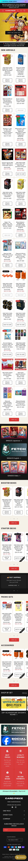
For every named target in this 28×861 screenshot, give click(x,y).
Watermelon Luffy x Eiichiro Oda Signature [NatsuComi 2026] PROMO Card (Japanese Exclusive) (20, 132)
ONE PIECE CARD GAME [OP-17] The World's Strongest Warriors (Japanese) (7, 70)
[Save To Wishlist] (11, 56)
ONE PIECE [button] (7, 811)
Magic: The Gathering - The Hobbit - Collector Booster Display (7, 224)
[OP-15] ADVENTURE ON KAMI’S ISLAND (14, 714)
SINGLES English (13, 458)
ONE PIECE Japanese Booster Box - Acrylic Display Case (21, 374)
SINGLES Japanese (13, 441)
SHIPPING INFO (12, 585)
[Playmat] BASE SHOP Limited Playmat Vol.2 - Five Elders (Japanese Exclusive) (20, 71)
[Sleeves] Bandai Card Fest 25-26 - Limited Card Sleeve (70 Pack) (20, 403)
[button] (3, 10)
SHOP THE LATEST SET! (14, 33)
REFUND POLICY (22, 854)
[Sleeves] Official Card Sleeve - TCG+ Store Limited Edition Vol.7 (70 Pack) (20, 256)
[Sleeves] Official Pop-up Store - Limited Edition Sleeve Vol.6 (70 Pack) (7, 101)
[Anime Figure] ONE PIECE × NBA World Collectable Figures (7, 164)
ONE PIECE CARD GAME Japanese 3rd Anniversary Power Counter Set (7, 285)
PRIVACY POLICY (5, 854)
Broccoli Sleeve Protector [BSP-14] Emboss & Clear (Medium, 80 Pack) (7, 345)
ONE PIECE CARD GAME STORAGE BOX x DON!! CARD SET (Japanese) (20, 345)
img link (14, 725)
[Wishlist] (21, 10)
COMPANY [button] (6, 819)
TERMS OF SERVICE (14, 854)
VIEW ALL (14, 419)
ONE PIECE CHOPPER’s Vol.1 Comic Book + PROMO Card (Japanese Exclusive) (18, 617)
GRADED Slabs (13, 476)
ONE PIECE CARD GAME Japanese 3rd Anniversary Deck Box (20, 285)
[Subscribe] (23, 830)
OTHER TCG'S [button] (7, 815)
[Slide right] (17, 518)
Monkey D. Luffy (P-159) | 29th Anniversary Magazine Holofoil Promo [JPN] (7, 131)
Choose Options (7, 80)
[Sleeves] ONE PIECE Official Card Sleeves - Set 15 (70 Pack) (7, 255)
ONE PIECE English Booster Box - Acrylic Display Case (7, 374)
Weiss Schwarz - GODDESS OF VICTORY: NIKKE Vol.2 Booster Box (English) (20, 224)
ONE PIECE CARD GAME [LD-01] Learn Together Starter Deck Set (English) (6, 547)
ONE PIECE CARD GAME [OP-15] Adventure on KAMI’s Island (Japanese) (20, 195)
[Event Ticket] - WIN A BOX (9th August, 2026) (20, 100)
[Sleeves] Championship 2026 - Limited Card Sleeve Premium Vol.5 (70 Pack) (7, 404)
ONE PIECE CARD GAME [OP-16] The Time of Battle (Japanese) (7, 194)
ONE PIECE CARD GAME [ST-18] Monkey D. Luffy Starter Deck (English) (18, 547)
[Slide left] (10, 518)
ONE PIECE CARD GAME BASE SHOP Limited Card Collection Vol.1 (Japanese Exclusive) (6, 617)
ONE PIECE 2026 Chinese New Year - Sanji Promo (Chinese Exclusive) (20, 164)
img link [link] (7, 751)
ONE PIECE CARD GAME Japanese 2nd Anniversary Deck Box (20, 315)
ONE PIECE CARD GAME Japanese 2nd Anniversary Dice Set (7, 315)
